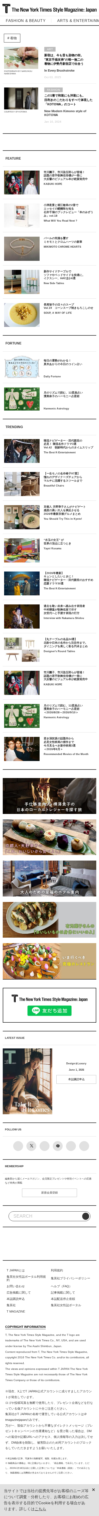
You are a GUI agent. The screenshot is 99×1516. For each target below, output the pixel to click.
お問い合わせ (16, 1286)
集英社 (11, 1305)
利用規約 (57, 1270)
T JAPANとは (16, 1270)
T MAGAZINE (16, 1311)
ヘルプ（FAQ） (61, 1286)
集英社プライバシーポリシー (70, 1278)
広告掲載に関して (19, 1292)
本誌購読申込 (76, 1079)
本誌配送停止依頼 (63, 1298)
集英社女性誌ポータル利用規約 (26, 1278)
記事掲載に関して (63, 1292)
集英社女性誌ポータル (66, 1305)
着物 (13, 38)
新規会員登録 (49, 1192)
